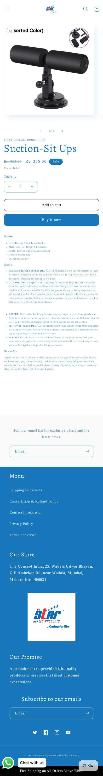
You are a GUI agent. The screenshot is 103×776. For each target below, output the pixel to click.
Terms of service (23, 535)
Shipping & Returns (26, 490)
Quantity (10, 177)
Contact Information (26, 512)
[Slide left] (40, 131)
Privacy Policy (21, 524)
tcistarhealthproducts (44, 755)
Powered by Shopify (68, 755)
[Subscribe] (87, 451)
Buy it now (51, 220)
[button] (6, 9)
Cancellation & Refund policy (34, 501)
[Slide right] (62, 131)
